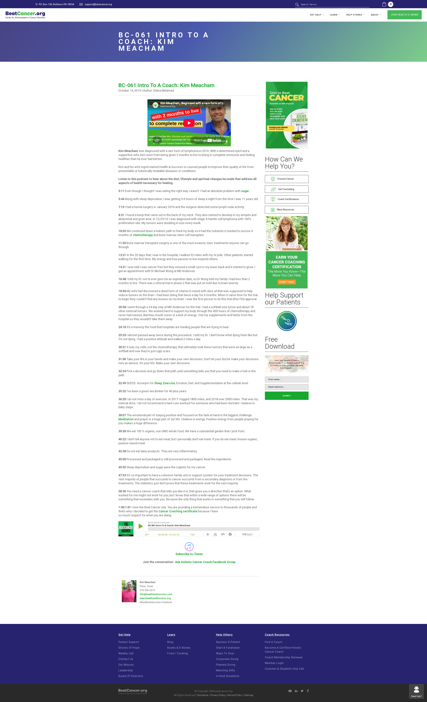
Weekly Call (126, 653)
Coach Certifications (288, 199)
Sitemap (248, 695)
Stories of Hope (129, 647)
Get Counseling (286, 189)
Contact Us (125, 659)
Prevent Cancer (285, 179)
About (375, 15)
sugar (245, 191)
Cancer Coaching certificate (178, 511)
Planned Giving (225, 664)
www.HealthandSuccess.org (155, 598)
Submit (287, 396)
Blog (170, 642)
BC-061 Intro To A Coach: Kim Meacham (166, 85)
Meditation (126, 419)
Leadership (125, 670)
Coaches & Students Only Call (284, 668)
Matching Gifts (225, 670)
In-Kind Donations (227, 676)
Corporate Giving (227, 659)
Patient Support (128, 642)
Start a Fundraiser (228, 647)
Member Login (274, 663)
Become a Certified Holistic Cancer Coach (283, 649)
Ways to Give (225, 653)
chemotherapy (143, 235)
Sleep (158, 383)
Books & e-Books (178, 647)
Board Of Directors (130, 676)
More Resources (285, 209)
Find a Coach (273, 642)
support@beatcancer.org (98, 4)
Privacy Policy (218, 695)
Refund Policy (234, 695)
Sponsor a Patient (228, 642)
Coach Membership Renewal (283, 657)
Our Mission (126, 664)
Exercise (169, 383)
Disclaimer (203, 695)
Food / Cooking (177, 653)
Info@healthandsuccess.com (156, 594)
